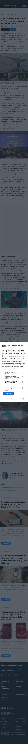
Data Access (14, 399)
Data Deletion (5, 399)
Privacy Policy (22, 399)
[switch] (22, 376)
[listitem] (14, 373)
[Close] (24, 345)
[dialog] (14, 372)
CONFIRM (8, 393)
